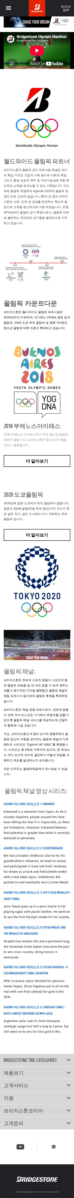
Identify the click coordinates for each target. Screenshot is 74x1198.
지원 (9, 1098)
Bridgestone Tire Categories (30, 1060)
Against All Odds (15, 848)
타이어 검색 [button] (65, 8)
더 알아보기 (37, 461)
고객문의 (13, 1123)
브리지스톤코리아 (23, 1110)
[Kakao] (53, 1147)
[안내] (8, 8)
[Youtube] (20, 1147)
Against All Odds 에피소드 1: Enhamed (29, 804)
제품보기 (13, 1073)
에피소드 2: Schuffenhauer (45, 848)
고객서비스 (16, 1085)
